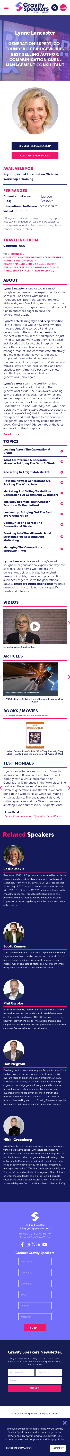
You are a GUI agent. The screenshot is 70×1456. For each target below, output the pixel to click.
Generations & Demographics (23, 257)
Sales (27, 270)
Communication (46, 264)
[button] (6, 8)
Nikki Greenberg (17, 1140)
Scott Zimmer (15, 946)
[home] (32, 7)
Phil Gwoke (13, 1003)
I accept (58, 1448)
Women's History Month (20, 260)
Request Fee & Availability (35, 146)
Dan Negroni (14, 1064)
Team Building (43, 270)
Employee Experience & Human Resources (31, 267)
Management (12, 270)
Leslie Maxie (14, 869)
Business (16, 254)
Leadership (53, 257)
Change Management (17, 264)
